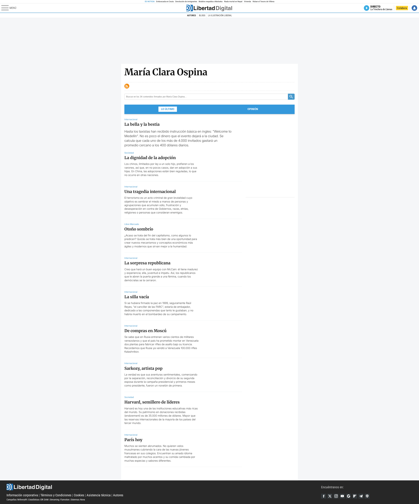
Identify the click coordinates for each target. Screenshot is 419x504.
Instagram (336, 496)
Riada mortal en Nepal (233, 1)
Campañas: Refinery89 (17, 499)
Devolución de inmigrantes (186, 1)
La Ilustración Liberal (220, 15)
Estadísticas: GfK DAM (38, 499)
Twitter (329, 496)
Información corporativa (22, 495)
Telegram (360, 496)
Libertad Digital (164, 487)
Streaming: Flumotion (59, 499)
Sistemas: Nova (78, 499)
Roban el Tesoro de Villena (263, 1)
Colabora (402, 8)
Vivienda (247, 1)
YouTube (342, 496)
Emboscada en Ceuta (165, 1)
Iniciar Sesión (414, 8)
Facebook (323, 496)
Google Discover (348, 496)
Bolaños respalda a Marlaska (210, 1)
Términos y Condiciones (55, 495)
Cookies (79, 495)
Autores (191, 15)
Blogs (202, 15)
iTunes (367, 496)
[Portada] (209, 8)
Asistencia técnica (99, 495)
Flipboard (354, 496)
